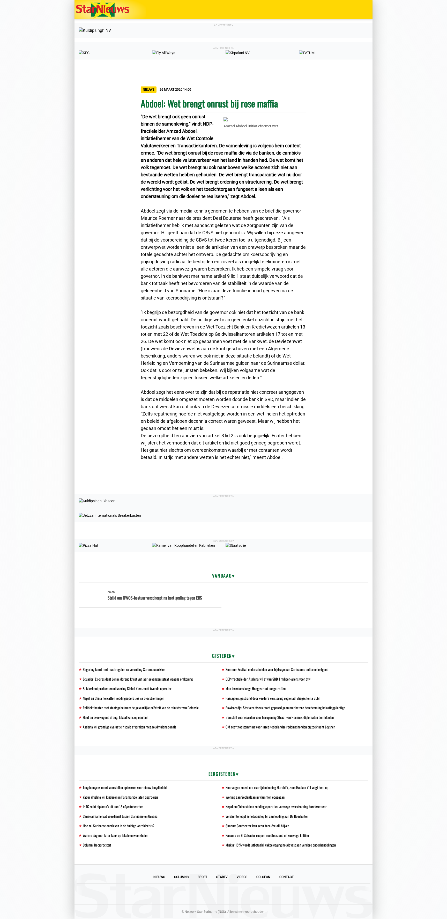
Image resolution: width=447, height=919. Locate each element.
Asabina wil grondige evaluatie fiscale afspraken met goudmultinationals (129, 727)
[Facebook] (188, 894)
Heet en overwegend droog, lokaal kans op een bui (115, 717)
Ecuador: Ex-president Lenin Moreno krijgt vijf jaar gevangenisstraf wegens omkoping (138, 679)
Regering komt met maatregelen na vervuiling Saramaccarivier (124, 669)
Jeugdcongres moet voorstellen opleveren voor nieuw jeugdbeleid (125, 787)
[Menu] (363, 9)
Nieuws (159, 877)
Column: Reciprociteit (97, 845)
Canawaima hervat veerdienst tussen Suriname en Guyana (120, 816)
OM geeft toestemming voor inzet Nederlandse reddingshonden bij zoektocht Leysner (280, 727)
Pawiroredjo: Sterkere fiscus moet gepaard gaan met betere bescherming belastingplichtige (285, 707)
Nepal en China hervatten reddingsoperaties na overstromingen (123, 698)
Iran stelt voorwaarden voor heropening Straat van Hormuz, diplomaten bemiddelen (280, 717)
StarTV (222, 877)
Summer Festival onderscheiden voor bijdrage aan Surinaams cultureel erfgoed (277, 669)
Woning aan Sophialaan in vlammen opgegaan (255, 797)
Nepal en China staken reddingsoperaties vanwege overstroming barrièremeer (276, 806)
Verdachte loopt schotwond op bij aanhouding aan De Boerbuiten (267, 816)
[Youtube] (206, 894)
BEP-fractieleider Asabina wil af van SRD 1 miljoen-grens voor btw (268, 679)
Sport (202, 877)
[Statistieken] (369, 915)
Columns (181, 877)
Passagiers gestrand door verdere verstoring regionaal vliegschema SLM (272, 698)
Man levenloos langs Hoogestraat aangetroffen (256, 688)
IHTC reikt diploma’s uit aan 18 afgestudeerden (113, 806)
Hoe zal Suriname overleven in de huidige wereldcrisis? (118, 825)
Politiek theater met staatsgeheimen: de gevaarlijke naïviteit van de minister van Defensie (141, 707)
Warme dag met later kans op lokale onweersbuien (115, 835)
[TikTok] (241, 894)
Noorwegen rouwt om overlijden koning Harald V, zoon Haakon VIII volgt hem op (277, 787)
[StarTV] (356, 9)
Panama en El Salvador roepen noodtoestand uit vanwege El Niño (267, 835)
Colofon (263, 877)
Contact (286, 877)
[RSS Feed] (259, 894)
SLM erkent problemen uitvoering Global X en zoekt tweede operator (127, 688)
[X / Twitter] (223, 894)
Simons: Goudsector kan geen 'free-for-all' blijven (257, 825)
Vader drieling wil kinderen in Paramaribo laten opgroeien (120, 797)
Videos (242, 877)
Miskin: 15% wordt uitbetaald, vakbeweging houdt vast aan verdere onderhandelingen (281, 845)
